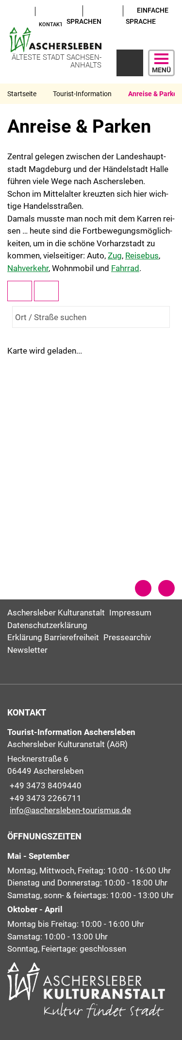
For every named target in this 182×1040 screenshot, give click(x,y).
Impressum (130, 612)
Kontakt (51, 24)
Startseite (21, 94)
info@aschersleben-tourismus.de (69, 810)
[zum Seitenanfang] (166, 588)
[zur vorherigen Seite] (143, 588)
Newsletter (27, 650)
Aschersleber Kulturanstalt (56, 612)
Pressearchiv (127, 637)
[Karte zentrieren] (46, 291)
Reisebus (142, 255)
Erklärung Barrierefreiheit (53, 637)
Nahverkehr (28, 268)
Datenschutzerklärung (47, 625)
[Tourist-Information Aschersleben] (91, 771)
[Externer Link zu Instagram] (11, 23)
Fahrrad (125, 268)
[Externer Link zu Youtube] (11, 11)
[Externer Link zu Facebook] (20, 11)
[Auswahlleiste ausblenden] (19, 291)
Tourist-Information (82, 94)
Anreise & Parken (154, 94)
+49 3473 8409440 (44, 785)
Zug (115, 255)
